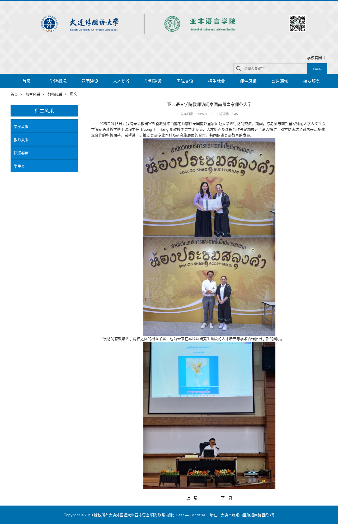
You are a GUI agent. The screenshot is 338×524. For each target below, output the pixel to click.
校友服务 (311, 81)
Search (317, 68)
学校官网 (314, 57)
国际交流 (184, 81)
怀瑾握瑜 (21, 153)
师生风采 (248, 81)
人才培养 (121, 81)
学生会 (19, 166)
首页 (26, 81)
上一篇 (192, 497)
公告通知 (279, 81)
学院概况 (58, 81)
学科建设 (153, 81)
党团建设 (89, 81)
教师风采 (55, 94)
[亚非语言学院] (169, 23)
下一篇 (226, 497)
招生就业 (216, 81)
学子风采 (21, 126)
